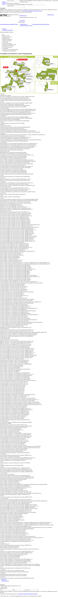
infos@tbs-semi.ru (23, 15)
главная (2, 24)
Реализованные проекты (7, 30)
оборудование (7, 24)
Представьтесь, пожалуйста (13, 3)
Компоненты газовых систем (26, 25)
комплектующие (23, 24)
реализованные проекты (44, 24)
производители (35, 24)
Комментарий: (10, 5)
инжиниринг (12, 24)
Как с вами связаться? (19, 4)
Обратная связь (50, 14)
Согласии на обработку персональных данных (32, 10)
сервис (16, 24)
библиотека (4, 2)
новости (4, 4)
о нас (3, 1)
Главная (4, 28)
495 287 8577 (22, 20)
